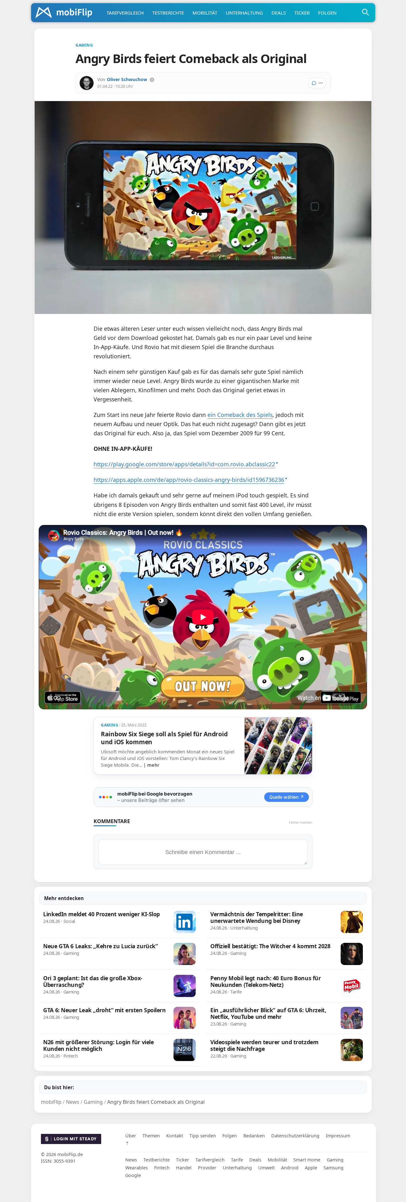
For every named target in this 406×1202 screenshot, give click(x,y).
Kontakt (174, 1136)
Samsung (334, 1168)
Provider (207, 1168)
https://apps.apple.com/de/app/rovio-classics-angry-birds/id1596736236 (189, 479)
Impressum (338, 1136)
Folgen (327, 13)
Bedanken (254, 1136)
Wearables (136, 1168)
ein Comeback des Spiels (239, 415)
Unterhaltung (244, 13)
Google (133, 1175)
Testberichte (168, 13)
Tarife (237, 1160)
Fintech (162, 1168)
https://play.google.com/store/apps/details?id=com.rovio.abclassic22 (184, 464)
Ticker (302, 13)
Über (130, 1136)
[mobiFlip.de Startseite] (66, 13)
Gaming (335, 1160)
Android (289, 1168)
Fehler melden (300, 822)
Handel (184, 1168)
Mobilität (205, 13)
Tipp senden (202, 1136)
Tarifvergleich (125, 13)
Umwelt (266, 1168)
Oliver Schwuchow (127, 79)
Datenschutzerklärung (295, 1136)
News (131, 1160)
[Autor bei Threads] (152, 80)
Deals (279, 13)
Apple (311, 1168)
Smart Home (306, 1160)
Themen (151, 1136)
